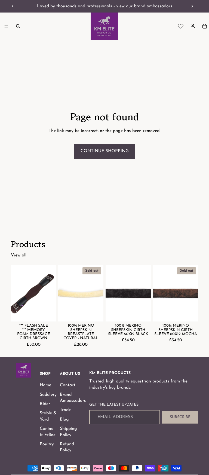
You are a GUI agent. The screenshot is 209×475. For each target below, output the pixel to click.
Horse (45, 385)
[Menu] (6, 26)
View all (18, 255)
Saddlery (48, 394)
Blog (64, 419)
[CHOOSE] (48, 313)
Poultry (47, 444)
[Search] (18, 26)
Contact (67, 385)
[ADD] (142, 313)
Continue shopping (105, 151)
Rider (45, 404)
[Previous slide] (13, 6)
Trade (65, 410)
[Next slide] (192, 6)
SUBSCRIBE (180, 417)
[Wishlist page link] (180, 26)
